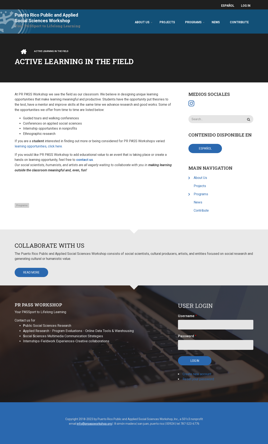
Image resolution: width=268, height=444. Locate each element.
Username (186, 316)
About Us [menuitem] (142, 22)
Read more (31, 272)
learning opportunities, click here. (39, 146)
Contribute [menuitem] (239, 22)
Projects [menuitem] (167, 22)
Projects (200, 186)
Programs (21, 205)
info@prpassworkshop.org (94, 423)
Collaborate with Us (49, 245)
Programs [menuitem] (193, 22)
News (198, 202)
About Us (200, 178)
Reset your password (198, 379)
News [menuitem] (216, 22)
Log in (245, 5)
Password (186, 336)
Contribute (201, 210)
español (227, 5)
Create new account (197, 374)
